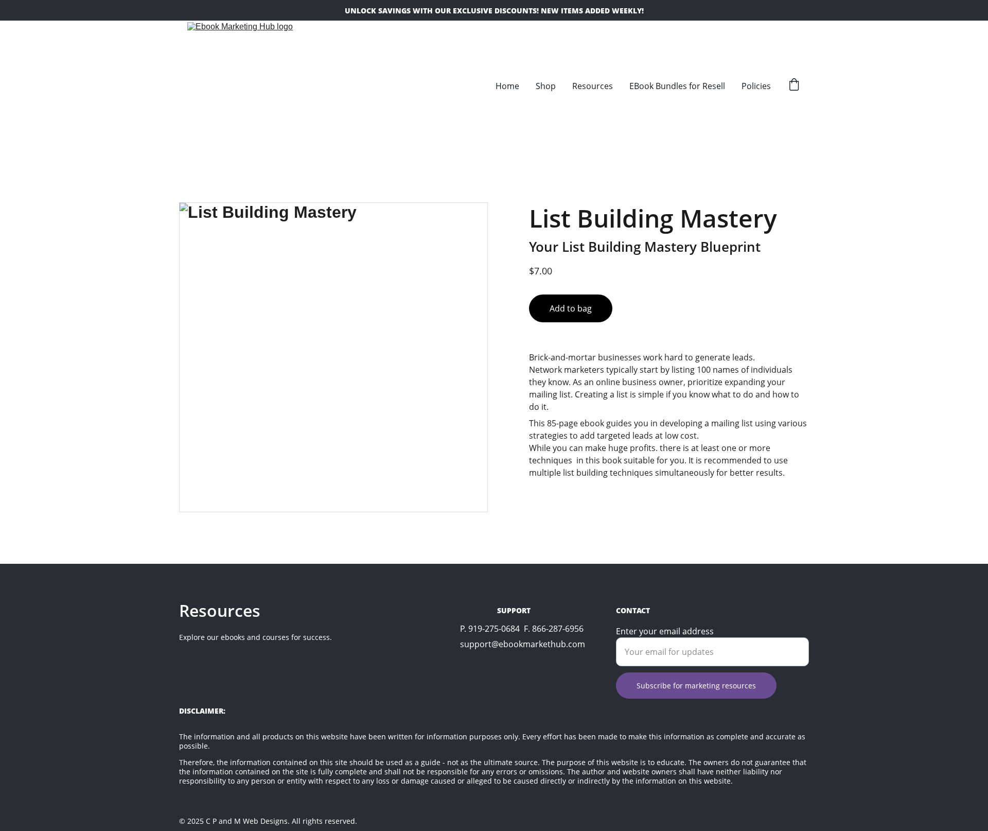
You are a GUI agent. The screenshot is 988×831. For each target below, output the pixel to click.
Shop (546, 86)
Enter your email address (665, 631)
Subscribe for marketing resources (696, 685)
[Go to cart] (794, 86)
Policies (756, 86)
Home (507, 86)
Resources (592, 86)
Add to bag (571, 308)
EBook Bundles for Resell (677, 86)
